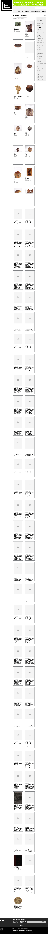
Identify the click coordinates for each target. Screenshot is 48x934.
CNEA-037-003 (16, 408)
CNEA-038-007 (16, 491)
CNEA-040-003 (27, 658)
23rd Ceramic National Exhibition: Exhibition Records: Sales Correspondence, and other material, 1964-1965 (29, 724)
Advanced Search (35, 11)
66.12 (26, 153)
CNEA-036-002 (27, 220)
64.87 (26, 132)
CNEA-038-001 (16, 429)
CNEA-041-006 (16, 762)
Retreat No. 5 (27, 55)
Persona (26, 34)
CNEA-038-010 (27, 512)
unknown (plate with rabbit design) (18, 907)
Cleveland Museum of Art (41, 68)
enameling (39, 31)
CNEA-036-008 (27, 283)
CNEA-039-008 (16, 616)
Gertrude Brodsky (40, 38)
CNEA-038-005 (16, 470)
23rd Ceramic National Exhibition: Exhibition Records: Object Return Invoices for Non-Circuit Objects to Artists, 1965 (29, 662)
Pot (14, 180)
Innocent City (16, 29)
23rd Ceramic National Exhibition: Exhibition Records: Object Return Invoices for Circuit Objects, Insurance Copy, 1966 (18, 683)
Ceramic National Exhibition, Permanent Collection (40, 81)
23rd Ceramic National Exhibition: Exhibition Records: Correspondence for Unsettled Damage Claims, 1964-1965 (29, 370)
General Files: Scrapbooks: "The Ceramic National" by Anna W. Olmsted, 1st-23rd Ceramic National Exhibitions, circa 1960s (18, 870)
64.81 (26, 69)
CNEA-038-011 (16, 533)
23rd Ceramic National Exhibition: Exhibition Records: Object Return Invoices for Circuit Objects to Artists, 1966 (29, 683)
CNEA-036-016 (27, 366)
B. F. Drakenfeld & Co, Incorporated (40, 57)
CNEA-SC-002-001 (28, 887)
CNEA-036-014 (27, 345)
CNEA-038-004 (27, 449)
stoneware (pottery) (40, 32)
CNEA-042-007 (27, 845)
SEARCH (13, 928)
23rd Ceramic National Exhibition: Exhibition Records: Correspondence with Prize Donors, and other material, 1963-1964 (18, 516)
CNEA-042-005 (27, 825)
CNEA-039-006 (16, 595)
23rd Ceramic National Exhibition (21, 18)
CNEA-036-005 (16, 262)
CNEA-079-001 (16, 866)
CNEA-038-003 (16, 449)
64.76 (14, 28)
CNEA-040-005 (27, 679)
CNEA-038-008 (27, 491)
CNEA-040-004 (16, 679)
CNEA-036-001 (16, 220)
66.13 (14, 179)
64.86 (14, 132)
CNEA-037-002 (27, 387)
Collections (20, 11)
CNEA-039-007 (27, 595)
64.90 (14, 153)
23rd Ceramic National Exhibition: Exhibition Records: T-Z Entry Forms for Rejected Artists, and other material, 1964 (29, 433)
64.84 (14, 111)
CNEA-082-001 (27, 866)
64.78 (14, 49)
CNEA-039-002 (16, 554)
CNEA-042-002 (16, 804)
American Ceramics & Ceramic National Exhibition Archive (28, 3)
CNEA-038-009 (16, 512)
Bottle (15, 76)
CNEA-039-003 (27, 554)
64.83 (26, 92)
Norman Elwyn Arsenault (41, 37)
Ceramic (38, 74)
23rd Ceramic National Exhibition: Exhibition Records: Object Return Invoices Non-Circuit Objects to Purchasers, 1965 (29, 703)
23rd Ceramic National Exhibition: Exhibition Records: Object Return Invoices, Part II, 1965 (18, 640)
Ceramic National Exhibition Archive (40, 77)
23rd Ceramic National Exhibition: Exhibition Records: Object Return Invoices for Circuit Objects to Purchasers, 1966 (18, 724)
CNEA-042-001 (27, 783)
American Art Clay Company (40, 54)
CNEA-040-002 (16, 658)
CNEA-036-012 (27, 324)
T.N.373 (15, 905)
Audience (27, 196)
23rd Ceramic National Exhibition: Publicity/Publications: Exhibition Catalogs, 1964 (18, 807)
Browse (27, 11)
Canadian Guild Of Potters (41, 63)
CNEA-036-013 (16, 345)
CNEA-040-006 (16, 700)
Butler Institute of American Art (40, 60)
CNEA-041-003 (27, 720)
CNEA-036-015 (16, 366)
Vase (26, 70)
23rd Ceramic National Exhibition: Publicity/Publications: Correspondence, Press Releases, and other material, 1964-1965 (29, 787)
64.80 (14, 74)
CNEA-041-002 (16, 720)
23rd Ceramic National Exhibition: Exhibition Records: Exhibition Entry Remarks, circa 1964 (18, 453)
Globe (26, 94)
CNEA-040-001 (27, 637)
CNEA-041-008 (27, 762)
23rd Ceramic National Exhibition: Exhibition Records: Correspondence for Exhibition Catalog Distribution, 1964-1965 (29, 224)
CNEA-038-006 (27, 470)
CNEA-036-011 (16, 324)
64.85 (26, 116)
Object (26, 117)
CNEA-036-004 (27, 241)
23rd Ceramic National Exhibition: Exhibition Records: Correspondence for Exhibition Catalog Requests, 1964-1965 (18, 245)
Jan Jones (38, 47)
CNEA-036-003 (16, 241)
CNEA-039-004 (16, 575)
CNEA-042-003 (27, 804)
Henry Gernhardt (40, 45)
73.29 (14, 194)
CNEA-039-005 (27, 575)
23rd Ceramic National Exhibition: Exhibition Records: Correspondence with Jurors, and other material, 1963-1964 (29, 474)
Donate (16, 928)
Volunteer (22, 928)
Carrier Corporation (40, 65)
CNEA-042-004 (16, 825)
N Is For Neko (16, 196)
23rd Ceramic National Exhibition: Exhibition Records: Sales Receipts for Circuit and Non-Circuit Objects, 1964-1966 (29, 745)
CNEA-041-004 (16, 741)
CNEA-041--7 (15, 783)
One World (27, 178)
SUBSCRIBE (19, 928)
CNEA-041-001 (27, 700)
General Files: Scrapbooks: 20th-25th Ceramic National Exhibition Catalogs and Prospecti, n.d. (29, 870)
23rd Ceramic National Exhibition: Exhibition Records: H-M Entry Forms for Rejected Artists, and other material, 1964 (29, 412)
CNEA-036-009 (16, 304)
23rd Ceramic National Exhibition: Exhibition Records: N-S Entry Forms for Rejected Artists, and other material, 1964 (18, 433)
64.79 (26, 54)
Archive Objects (39, 22)
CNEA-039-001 (27, 533)
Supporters (26, 928)
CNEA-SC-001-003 (16, 887)
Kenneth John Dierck (40, 42)
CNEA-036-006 (27, 262)
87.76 (26, 194)
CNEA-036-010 (27, 304)
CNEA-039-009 (27, 616)
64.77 (26, 33)
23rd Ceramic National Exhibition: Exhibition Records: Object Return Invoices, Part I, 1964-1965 (29, 620)
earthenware (39, 29)
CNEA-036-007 (16, 283)
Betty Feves (39, 44)
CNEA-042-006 (16, 845)
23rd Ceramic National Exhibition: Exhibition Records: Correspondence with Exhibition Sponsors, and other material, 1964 (18, 537)
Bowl (14, 50)
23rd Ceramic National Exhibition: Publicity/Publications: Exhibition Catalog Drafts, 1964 (29, 807)
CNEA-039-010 (16, 637)
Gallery (44, 11)
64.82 (14, 95)
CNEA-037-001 (16, 387)
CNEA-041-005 (27, 741)
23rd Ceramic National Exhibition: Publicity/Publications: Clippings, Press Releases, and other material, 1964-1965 (29, 828)
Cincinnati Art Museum (41, 67)
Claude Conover (39, 40)
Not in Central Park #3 (18, 96)
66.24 (26, 177)
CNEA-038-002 (27, 429)
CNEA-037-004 (27, 408)
